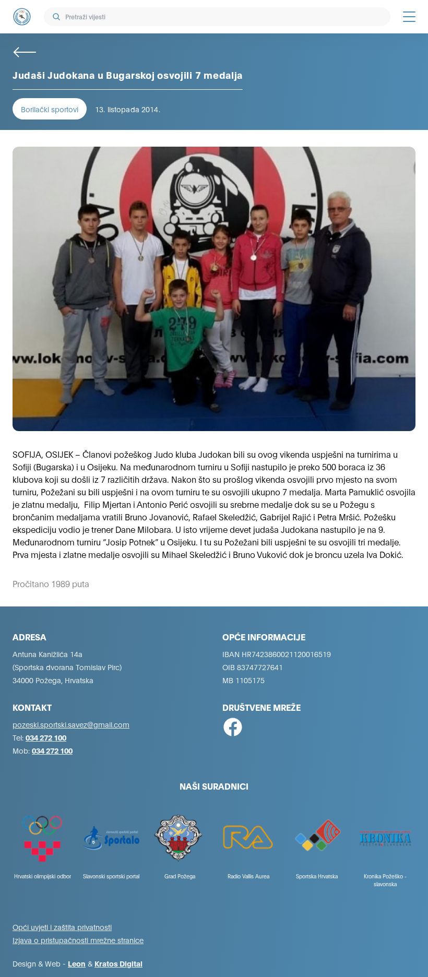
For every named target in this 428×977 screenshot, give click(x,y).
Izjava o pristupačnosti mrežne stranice (78, 940)
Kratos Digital (118, 963)
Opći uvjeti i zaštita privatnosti (62, 927)
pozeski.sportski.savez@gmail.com (71, 724)
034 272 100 (46, 737)
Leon (77, 963)
